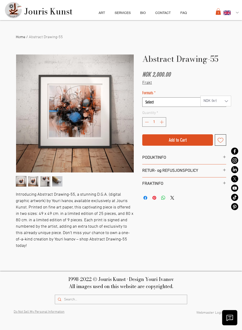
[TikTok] (234, 197)
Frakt (147, 82)
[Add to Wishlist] (220, 140)
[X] (234, 178)
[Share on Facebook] (145, 198)
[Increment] (162, 122)
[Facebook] (234, 151)
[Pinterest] (234, 206)
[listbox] (215, 101)
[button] (122, 12)
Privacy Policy (127, 313)
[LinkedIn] (234, 169)
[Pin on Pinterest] (154, 198)
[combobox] (184, 102)
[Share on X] (172, 198)
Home (20, 37)
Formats (149, 92)
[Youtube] (234, 188)
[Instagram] (234, 160)
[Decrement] (146, 122)
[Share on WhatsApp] (163, 198)
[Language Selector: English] (231, 13)
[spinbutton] (154, 122)
